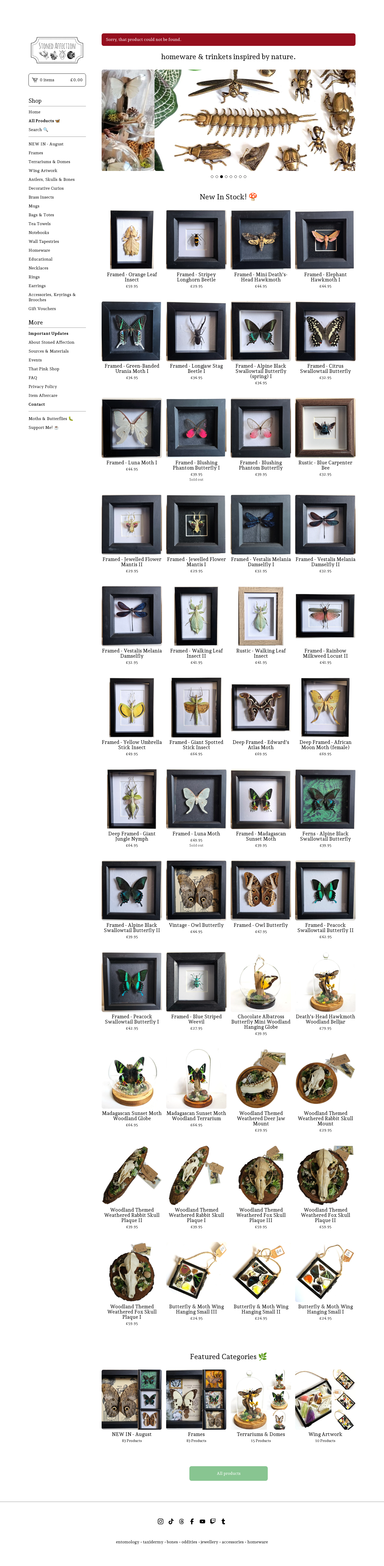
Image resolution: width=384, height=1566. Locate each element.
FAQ (32, 377)
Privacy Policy (42, 386)
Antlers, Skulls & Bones (51, 179)
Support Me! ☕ (43, 427)
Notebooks (38, 232)
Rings (34, 276)
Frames (35, 152)
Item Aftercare (42, 395)
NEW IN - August (45, 143)
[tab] (212, 177)
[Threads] (181, 1522)
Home (34, 111)
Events (35, 359)
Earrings (37, 285)
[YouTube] (202, 1522)
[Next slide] (348, 121)
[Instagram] (161, 1522)
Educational (40, 259)
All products (229, 1473)
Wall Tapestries (43, 241)
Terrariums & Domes (49, 161)
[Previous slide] (109, 121)
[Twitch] (213, 1522)
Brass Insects (41, 197)
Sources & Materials (48, 351)
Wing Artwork (42, 170)
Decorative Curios (46, 188)
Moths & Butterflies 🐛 (50, 418)
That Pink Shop (43, 368)
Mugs (33, 206)
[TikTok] (171, 1522)
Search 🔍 (38, 129)
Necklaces (38, 268)
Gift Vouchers (42, 308)
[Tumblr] (223, 1522)
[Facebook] (192, 1522)
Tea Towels (39, 223)
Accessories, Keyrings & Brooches (52, 297)
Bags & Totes (41, 214)
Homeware (39, 250)
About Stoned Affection (51, 342)
